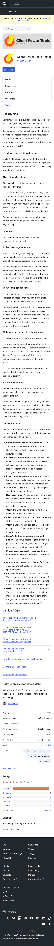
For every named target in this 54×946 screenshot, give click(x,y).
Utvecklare (8, 875)
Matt (6, 892)
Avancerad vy (9, 768)
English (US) (46, 745)
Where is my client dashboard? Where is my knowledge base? (17, 640)
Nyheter (6, 849)
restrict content (44, 761)
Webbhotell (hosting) (12, 853)
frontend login (45, 751)
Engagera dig (34, 866)
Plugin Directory (9, 11)
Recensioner (11, 86)
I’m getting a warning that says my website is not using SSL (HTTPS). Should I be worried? (17, 629)
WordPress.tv (10, 879)
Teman (31, 849)
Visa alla (47, 810)
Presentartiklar (36, 879)
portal (31, 756)
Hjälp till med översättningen (34, 19)
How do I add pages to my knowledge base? (13, 650)
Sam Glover (25, 61)
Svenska (12, 912)
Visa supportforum (11, 829)
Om (4, 845)
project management (42, 756)
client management (31, 751)
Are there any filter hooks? (15, 675)
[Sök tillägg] (29, 28)
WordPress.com (11, 887)
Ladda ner (8, 70)
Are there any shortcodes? (15, 667)
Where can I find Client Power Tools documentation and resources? (19, 619)
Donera (33, 875)
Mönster (32, 858)
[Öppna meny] (50, 3)
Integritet (7, 858)
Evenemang (33, 870)
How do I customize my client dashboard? (22, 659)
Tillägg (31, 853)
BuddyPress (9, 900)
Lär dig (6, 866)
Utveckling (10, 99)
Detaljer (8, 79)
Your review (8, 810)
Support (8, 105)
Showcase (33, 845)
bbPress (8, 896)
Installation (10, 92)
